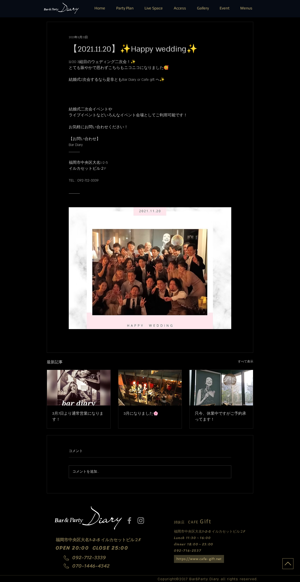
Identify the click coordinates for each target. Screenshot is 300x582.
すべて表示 (245, 361)
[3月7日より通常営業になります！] (78, 387)
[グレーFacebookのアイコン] (129, 520)
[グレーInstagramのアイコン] (140, 520)
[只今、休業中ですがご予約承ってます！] (221, 387)
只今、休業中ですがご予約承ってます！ (220, 416)
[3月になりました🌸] (150, 387)
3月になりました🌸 (141, 413)
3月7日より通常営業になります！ (77, 416)
